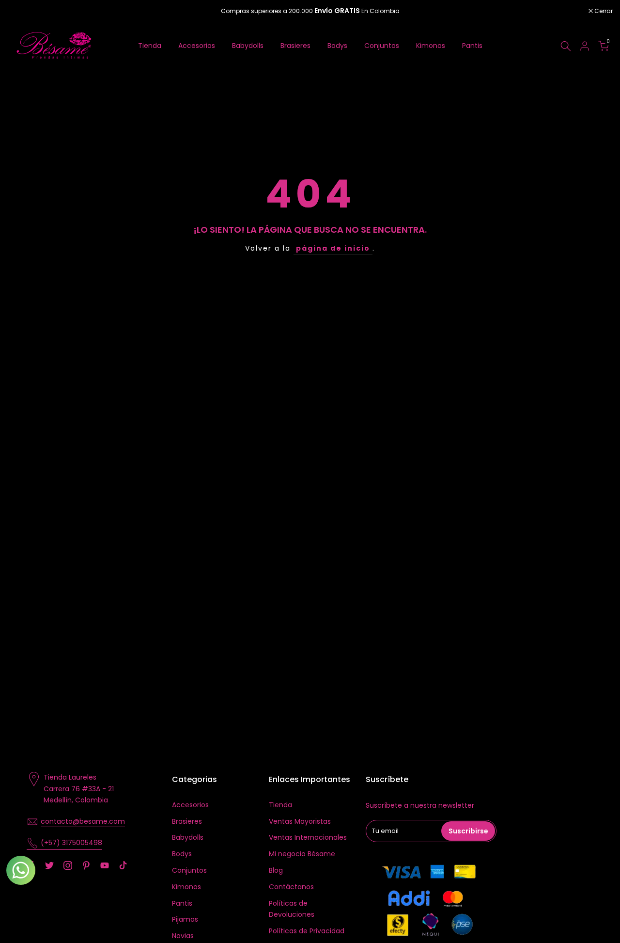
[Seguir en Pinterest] (86, 865)
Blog (276, 870)
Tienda (149, 45)
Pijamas (185, 919)
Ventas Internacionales (308, 837)
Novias (183, 936)
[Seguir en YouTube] (104, 865)
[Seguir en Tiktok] (123, 865)
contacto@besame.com (83, 821)
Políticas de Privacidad (306, 931)
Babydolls (248, 45)
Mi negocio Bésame (302, 854)
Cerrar (21, 11)
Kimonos (430, 45)
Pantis (472, 45)
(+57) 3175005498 (71, 842)
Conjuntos (381, 45)
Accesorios (196, 45)
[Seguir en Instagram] (67, 865)
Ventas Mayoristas (300, 821)
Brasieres (295, 45)
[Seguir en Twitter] (49, 865)
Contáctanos (291, 887)
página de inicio (333, 248)
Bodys (337, 45)
